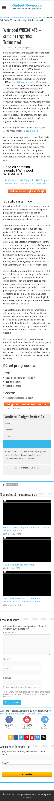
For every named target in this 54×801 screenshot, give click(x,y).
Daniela (9, 48)
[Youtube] (32, 737)
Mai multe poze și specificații (27, 191)
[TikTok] (43, 737)
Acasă (5, 17)
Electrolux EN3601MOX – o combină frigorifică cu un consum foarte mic (22, 600)
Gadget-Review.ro (27, 5)
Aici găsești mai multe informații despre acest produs (27, 404)
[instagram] (37, 737)
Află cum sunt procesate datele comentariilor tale (26, 712)
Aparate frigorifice (33, 17)
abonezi (35, 694)
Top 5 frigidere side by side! (18, 564)
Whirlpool (12, 485)
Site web (7, 678)
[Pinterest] (26, 737)
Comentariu (9, 632)
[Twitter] (21, 737)
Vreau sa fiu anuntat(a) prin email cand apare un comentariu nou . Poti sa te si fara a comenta (26, 694)
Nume (6, 659)
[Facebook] (16, 737)
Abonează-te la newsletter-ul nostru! (23, 687)
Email (6, 668)
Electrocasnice (16, 17)
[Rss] (10, 737)
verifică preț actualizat (24, 82)
